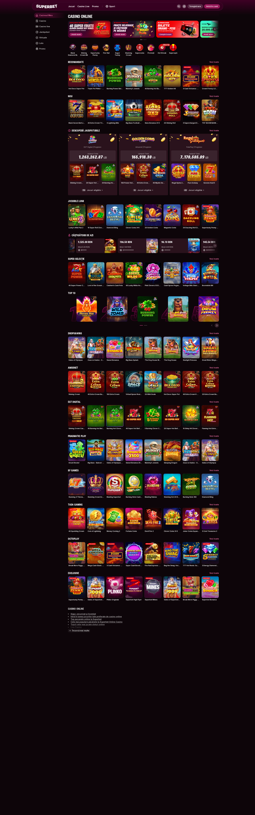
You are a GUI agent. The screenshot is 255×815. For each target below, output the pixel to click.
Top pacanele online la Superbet (86, 619)
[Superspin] (173, 47)
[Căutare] (179, 6)
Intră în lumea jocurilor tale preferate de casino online (96, 616)
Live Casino (76, 627)
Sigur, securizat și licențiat (83, 614)
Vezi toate (214, 62)
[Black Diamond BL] (72, 47)
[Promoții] (150, 47)
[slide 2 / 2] (145, 325)
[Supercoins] (139, 47)
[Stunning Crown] (128, 47)
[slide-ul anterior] (212, 325)
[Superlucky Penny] (95, 47)
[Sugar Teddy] (117, 47)
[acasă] (46, 6)
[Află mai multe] (184, 6)
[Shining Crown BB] (83, 47)
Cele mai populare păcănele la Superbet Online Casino (96, 622)
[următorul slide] (214, 29)
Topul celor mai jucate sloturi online (88, 624)
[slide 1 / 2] (141, 325)
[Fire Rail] (106, 47)
